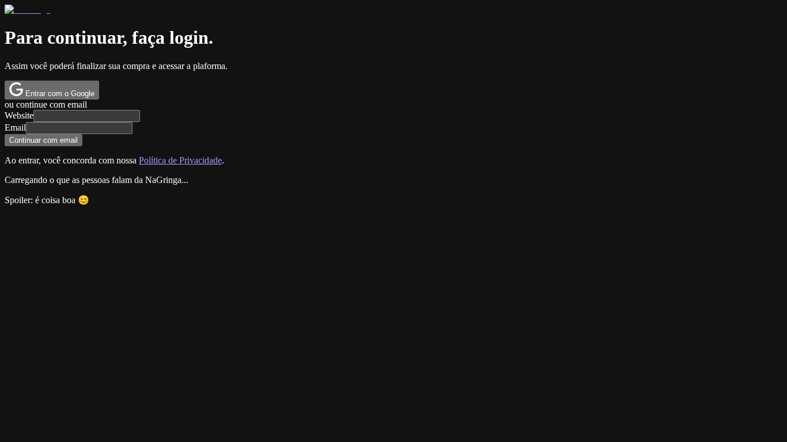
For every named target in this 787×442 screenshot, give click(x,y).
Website (19, 115)
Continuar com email (43, 140)
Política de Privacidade (180, 160)
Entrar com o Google (58, 93)
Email (15, 127)
